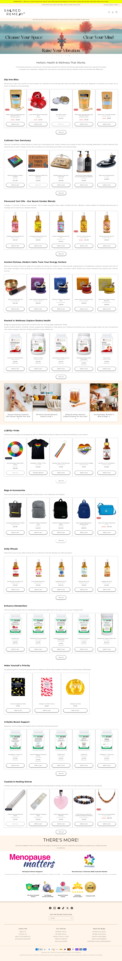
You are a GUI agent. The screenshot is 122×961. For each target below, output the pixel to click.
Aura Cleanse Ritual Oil (38, 581)
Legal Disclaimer (61, 941)
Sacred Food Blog (99, 934)
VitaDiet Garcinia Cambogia (38, 638)
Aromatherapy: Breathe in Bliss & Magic (104, 415)
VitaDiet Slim (15, 638)
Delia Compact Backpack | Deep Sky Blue (84, 523)
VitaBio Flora (61, 754)
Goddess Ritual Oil (106, 581)
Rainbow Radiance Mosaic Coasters (15, 176)
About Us (23, 931)
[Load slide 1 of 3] (56, 56)
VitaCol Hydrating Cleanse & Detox (38, 755)
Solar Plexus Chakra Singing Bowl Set (107, 300)
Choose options (38, 472)
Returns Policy (60, 934)
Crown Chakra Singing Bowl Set (38, 299)
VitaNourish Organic (84, 638)
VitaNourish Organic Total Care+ (106, 638)
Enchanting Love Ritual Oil (15, 581)
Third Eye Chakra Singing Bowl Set (61, 300)
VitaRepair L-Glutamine (107, 754)
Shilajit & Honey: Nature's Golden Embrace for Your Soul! (75, 415)
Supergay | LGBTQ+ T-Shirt (38, 463)
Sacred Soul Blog (99, 931)
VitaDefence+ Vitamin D (15, 754)
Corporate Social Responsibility (99, 941)
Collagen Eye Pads (75, 703)
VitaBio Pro (84, 754)
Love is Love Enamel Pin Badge (84, 463)
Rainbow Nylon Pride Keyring (61, 463)
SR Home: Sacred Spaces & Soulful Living (46, 415)
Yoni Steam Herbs (61, 114)
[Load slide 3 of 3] (61, 56)
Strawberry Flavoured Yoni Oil (15, 236)
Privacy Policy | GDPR (61, 936)
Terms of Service (61, 939)
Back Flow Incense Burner (106, 175)
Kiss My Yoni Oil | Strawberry (107, 463)
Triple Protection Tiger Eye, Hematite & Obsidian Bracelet (84, 815)
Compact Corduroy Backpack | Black (61, 523)
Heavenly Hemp (38, 358)
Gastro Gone (106, 358)
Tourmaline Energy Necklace (106, 814)
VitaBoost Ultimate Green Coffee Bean (60, 639)
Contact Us (23, 934)
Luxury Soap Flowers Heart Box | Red (38, 115)
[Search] (109, 12)
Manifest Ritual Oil (61, 581)
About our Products (23, 936)
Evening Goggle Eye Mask (18, 703)
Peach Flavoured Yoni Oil (106, 236)
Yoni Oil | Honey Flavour (84, 236)
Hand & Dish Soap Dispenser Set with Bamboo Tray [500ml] (84, 176)
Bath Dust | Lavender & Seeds (106, 114)
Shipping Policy (61, 931)
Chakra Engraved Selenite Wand (15, 815)
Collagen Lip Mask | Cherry (47, 703)
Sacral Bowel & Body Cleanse (61, 358)
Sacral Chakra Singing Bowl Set (84, 299)
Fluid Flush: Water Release (15, 358)
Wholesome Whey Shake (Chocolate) (84, 358)
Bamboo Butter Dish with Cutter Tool (61, 176)
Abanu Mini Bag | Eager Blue (106, 523)
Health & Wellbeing (99, 936)
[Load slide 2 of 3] (59, 56)
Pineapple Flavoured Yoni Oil (38, 236)
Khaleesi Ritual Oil (83, 581)
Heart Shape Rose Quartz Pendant (61, 815)
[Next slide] (65, 56)
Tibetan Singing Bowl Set (15, 299)
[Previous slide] (52, 56)
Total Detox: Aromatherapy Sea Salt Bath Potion (84, 115)
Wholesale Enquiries (23, 939)
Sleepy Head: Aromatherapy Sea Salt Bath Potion (15, 115)
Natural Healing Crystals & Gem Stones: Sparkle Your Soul (18, 415)
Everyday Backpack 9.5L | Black (15, 523)
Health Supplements (99, 939)
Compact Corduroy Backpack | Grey (38, 523)
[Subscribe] (71, 918)
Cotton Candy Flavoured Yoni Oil (60, 236)
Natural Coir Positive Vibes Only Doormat (38, 176)
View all (61, 132)
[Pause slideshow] (69, 56)
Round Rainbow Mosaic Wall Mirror (15, 463)
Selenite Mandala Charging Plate (38, 815)
